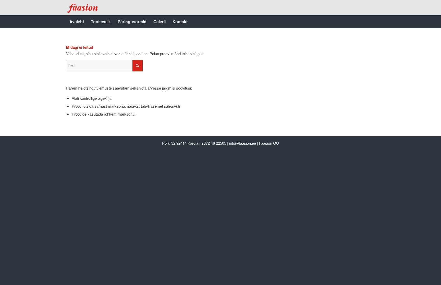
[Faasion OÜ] (83, 7)
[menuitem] (76, 21)
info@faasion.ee (242, 143)
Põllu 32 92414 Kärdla (180, 143)
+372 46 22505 (213, 143)
